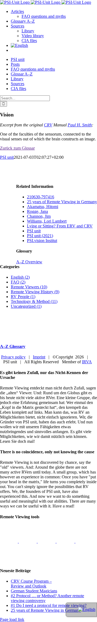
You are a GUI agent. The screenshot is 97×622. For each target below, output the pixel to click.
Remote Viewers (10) (29, 287)
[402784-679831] (9, 560)
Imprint (39, 357)
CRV (48, 125)
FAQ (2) (18, 282)
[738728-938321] (84, 541)
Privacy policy (13, 357)
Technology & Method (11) (34, 301)
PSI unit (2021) (40, 235)
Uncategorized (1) (26, 306)
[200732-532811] (9, 541)
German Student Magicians (34, 591)
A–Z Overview (29, 262)
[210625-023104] (28, 541)
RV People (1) (23, 296)
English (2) (20, 277)
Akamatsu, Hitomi (42, 206)
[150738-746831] (66, 541)
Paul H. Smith (80, 125)
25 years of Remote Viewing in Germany (62, 201)
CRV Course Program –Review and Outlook (31, 583)
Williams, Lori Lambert (47, 221)
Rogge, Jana (37, 211)
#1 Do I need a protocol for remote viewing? (48, 605)
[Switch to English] (87, 609)
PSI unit (7, 157)
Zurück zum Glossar (17, 148)
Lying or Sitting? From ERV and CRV (60, 226)
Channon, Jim (39, 216)
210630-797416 (40, 197)
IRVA (87, 362)
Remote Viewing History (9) (35, 291)
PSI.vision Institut (42, 240)
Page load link (12, 619)
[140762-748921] (47, 541)
